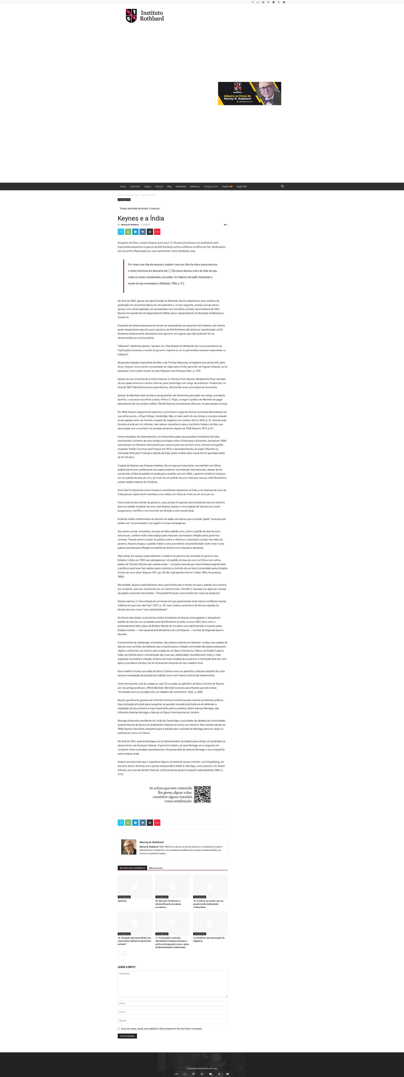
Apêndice (122, 901)
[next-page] (125, 954)
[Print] (150, 232)
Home (123, 186)
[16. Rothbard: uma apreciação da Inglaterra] (210, 923)
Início (120, 195)
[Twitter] (278, 2)
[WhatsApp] (128, 232)
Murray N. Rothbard (130, 224)
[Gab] (252, 2)
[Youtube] (284, 2)
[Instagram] (263, 2)
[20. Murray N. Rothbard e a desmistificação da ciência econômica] (172, 886)
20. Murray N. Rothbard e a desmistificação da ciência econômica (168, 904)
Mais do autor (156, 868)
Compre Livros (211, 186)
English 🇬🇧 (242, 186)
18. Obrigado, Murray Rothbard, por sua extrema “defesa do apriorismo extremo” (134, 941)
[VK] (143, 232)
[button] (282, 186)
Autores (159, 186)
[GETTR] (257, 2)
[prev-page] (120, 954)
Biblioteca (194, 186)
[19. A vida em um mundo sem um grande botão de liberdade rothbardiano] (210, 886)
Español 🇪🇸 (227, 186)
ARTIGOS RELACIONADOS (132, 868)
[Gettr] (157, 232)
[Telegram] (273, 2)
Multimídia (181, 186)
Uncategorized (131, 195)
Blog (169, 186)
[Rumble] (268, 2)
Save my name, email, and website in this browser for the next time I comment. (161, 1028)
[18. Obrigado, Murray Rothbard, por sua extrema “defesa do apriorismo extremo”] (135, 923)
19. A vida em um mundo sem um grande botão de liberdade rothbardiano (208, 904)
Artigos (147, 186)
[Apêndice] (135, 886)
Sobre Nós (135, 186)
